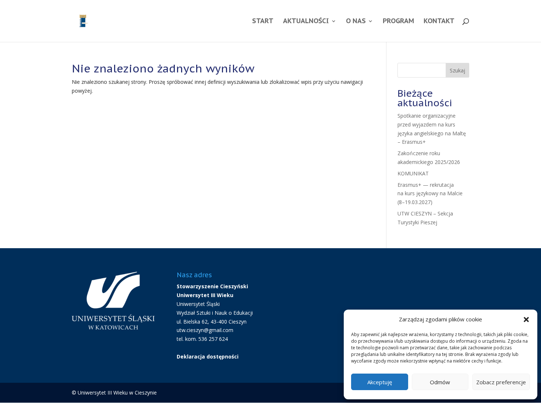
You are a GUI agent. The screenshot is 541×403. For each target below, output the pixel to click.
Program (398, 21)
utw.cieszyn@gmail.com (205, 330)
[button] (526, 319)
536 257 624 (213, 338)
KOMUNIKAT (413, 173)
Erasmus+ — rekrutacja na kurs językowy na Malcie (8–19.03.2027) (430, 193)
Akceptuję (379, 382)
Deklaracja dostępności (207, 356)
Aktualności (306, 21)
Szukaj (457, 70)
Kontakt (439, 21)
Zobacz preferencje (501, 382)
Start (262, 21)
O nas (356, 21)
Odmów (440, 382)
